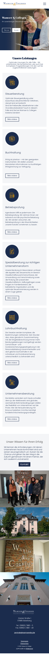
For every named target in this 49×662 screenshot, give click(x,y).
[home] (14, 4)
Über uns (6, 30)
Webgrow (29, 649)
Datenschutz (24, 643)
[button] (44, 4)
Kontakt (16, 30)
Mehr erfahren (12, 119)
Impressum (24, 641)
